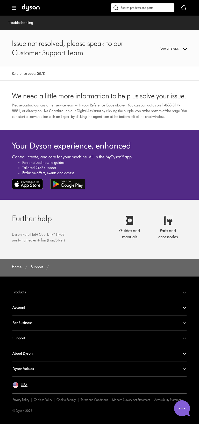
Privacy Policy (20, 400)
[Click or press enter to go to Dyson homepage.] (31, 10)
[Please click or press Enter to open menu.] (13, 7)
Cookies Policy (43, 400)
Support (18, 338)
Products (19, 292)
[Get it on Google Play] (67, 184)
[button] (171, 48)
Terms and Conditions (94, 400)
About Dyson (22, 353)
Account (18, 307)
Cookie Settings (66, 400)
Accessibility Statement (168, 400)
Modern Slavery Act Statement (131, 400)
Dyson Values (23, 369)
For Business (22, 323)
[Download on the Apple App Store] (27, 184)
